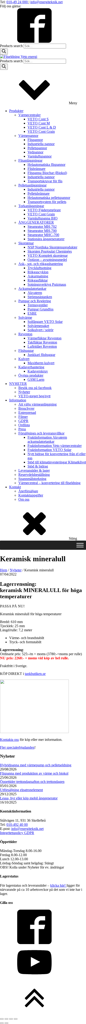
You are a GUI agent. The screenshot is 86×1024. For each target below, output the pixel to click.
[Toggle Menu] (80, 545)
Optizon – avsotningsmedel (47, 260)
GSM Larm (36, 379)
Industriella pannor (41, 144)
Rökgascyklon (38, 272)
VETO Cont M (39, 123)
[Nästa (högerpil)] (6, 1023)
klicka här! (58, 885)
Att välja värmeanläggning (37, 404)
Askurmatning (38, 276)
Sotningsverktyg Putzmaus (47, 284)
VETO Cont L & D (42, 127)
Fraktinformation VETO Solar (49, 450)
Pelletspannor (37, 148)
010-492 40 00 (17, 825)
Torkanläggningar (31, 206)
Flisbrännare (36, 169)
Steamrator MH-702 (42, 226)
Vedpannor (35, 152)
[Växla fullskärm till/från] (6, 1019)
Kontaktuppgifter (30, 495)
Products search (12, 46)
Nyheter (24, 392)
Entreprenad (27, 413)
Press (22, 429)
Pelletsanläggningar (32, 185)
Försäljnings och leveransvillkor (41, 433)
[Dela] (11, 1019)
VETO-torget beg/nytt (34, 396)
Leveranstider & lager (34, 470)
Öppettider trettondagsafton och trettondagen (32, 782)
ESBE (32, 313)
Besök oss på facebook (35, 388)
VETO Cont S (38, 119)
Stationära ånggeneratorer (46, 239)
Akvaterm (35, 293)
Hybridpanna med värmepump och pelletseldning (35, 765)
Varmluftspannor (40, 156)
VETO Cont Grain (41, 131)
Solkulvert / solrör (40, 330)
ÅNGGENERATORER (36, 222)
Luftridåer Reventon (42, 346)
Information (17, 400)
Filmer (23, 417)
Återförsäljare (28, 491)
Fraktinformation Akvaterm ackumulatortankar (47, 439)
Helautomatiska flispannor (46, 164)
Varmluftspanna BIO (43, 218)
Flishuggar (26, 351)
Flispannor (35, 140)
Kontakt (15, 487)
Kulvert (23, 359)
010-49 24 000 (17, 2)
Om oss (23, 499)
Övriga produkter (30, 375)
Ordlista (24, 425)
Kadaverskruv (38, 371)
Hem (3, 570)
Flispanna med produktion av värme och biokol (34, 773)
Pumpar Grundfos (40, 309)
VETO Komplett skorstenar (48, 255)
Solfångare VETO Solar (45, 322)
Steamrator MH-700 (42, 231)
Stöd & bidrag (38, 466)
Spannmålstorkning (32, 479)
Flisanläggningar (30, 160)
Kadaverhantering (31, 367)
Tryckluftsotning (39, 268)
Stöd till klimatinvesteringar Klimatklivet (57, 462)
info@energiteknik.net (46, 2)
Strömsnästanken (40, 297)
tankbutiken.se (35, 674)
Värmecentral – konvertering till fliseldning (49, 483)
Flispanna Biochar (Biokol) (47, 173)
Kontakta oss (9, 740)
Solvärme (25, 317)
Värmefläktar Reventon (44, 338)
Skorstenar (26, 243)
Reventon (25, 334)
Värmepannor (28, 136)
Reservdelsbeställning (34, 475)
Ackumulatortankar (32, 289)
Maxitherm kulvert (41, 363)
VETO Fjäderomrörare (44, 210)
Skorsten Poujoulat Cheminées (50, 251)
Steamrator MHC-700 (43, 235)
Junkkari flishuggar (41, 355)
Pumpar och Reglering (34, 301)
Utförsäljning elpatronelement (21, 790)
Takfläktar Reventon (42, 342)
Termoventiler (38, 305)
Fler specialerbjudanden (17, 747)
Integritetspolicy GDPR (17, 833)
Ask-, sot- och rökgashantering (40, 264)
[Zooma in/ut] (2, 1019)
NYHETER (18, 384)
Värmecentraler (29, 115)
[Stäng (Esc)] (15, 1019)
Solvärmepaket (38, 326)
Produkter (16, 111)
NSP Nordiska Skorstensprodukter (52, 247)
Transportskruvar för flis (45, 181)
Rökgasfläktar (38, 280)
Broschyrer (26, 408)
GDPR (23, 421)
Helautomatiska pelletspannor (49, 198)
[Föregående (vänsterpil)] (2, 1023)
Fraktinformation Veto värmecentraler (55, 446)
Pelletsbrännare (39, 193)
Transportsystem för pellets (47, 202)
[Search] (4, 51)
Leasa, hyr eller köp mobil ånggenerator (29, 798)
